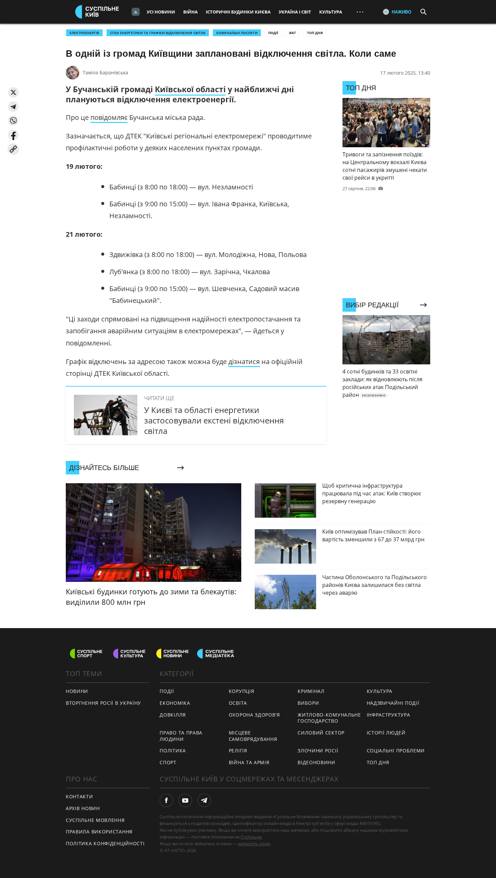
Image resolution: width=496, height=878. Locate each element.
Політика (173, 750)
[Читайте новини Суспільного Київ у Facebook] (166, 800)
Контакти (79, 796)
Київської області (190, 89)
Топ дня (315, 32)
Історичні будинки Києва (238, 12)
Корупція (241, 691)
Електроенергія (84, 32)
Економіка (175, 703)
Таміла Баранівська (105, 72)
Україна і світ (295, 12)
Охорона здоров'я (254, 715)
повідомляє (109, 117)
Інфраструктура (388, 715)
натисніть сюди (254, 844)
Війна (190, 12)
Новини (77, 691)
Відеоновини (316, 762)
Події (273, 32)
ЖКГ (292, 32)
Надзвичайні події (393, 703)
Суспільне (251, 837)
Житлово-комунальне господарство (329, 718)
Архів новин (83, 808)
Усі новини (161, 12)
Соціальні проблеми (396, 750)
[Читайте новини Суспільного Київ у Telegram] (204, 800)
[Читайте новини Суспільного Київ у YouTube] (185, 800)
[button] (13, 92)
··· (360, 11)
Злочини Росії (318, 750)
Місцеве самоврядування (253, 735)
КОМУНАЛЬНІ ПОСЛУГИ (236, 32)
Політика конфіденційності (105, 843)
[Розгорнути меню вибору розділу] (136, 12)
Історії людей (386, 732)
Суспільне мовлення (95, 820)
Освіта (238, 703)
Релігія (238, 750)
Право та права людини (181, 735)
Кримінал (311, 691)
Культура (330, 12)
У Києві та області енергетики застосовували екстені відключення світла (214, 420)
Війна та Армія (249, 762)
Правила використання (99, 831)
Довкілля (173, 715)
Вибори (308, 703)
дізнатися (244, 361)
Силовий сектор (321, 732)
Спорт (168, 762)
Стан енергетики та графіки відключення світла (157, 32)
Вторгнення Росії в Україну (103, 703)
